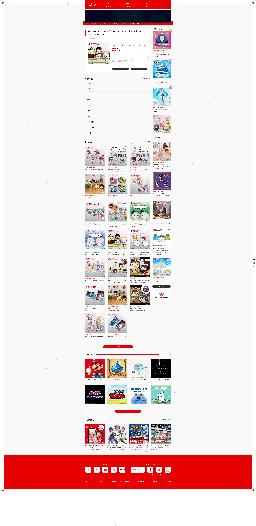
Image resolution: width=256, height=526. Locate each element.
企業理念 (101, 481)
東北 (88, 88)
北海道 (89, 83)
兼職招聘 (127, 481)
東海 (88, 105)
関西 (88, 116)
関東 (88, 100)
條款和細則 (155, 481)
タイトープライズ (95, 23)
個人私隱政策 (141, 481)
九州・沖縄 (90, 127)
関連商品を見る (138, 69)
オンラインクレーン (93, 133)
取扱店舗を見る (120, 69)
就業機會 (114, 481)
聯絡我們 (169, 481)
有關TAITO (163, 2)
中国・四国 (90, 122)
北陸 (88, 111)
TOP (86, 23)
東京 (88, 94)
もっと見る (117, 346)
